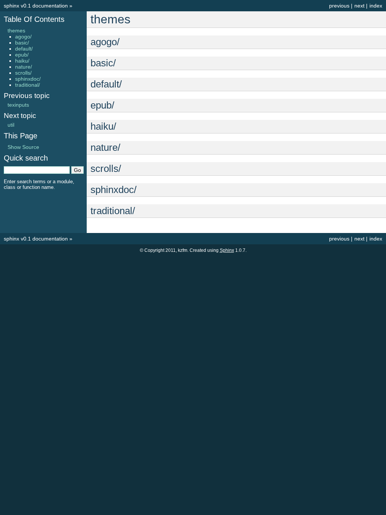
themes (16, 31)
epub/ (22, 55)
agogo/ (23, 37)
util (11, 125)
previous (339, 6)
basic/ (22, 43)
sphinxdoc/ (28, 79)
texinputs (18, 105)
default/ (24, 49)
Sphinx (227, 250)
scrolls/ (23, 73)
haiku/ (22, 61)
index (375, 6)
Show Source (23, 147)
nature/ (23, 67)
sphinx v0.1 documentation (36, 6)
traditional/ (27, 85)
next (359, 6)
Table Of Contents (34, 19)
